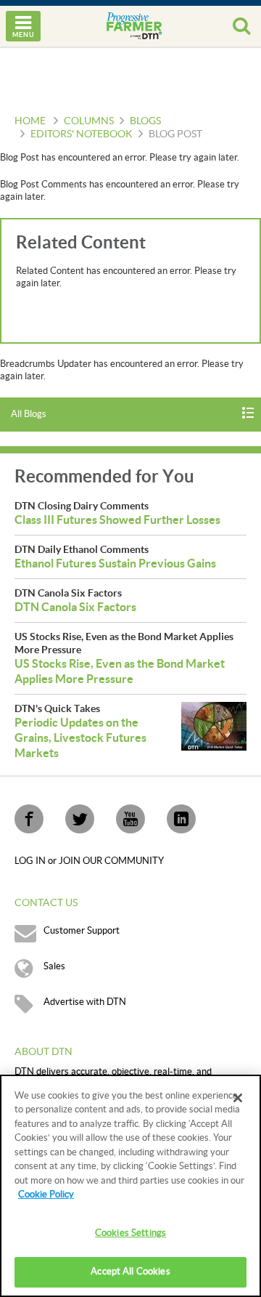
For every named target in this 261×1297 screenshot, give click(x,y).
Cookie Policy (46, 1194)
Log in (31, 861)
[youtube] (130, 818)
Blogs (145, 121)
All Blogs (28, 414)
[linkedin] (181, 818)
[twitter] (79, 818)
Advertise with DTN (85, 1002)
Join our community (111, 861)
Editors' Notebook (81, 134)
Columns (89, 121)
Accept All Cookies (130, 1271)
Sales (54, 966)
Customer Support (82, 931)
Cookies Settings (130, 1233)
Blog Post (175, 134)
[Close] (238, 1098)
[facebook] (29, 818)
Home (30, 121)
